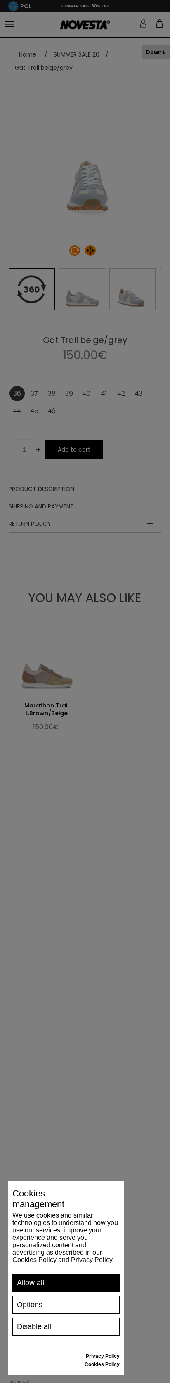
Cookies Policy (102, 1364)
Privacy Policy (103, 1356)
